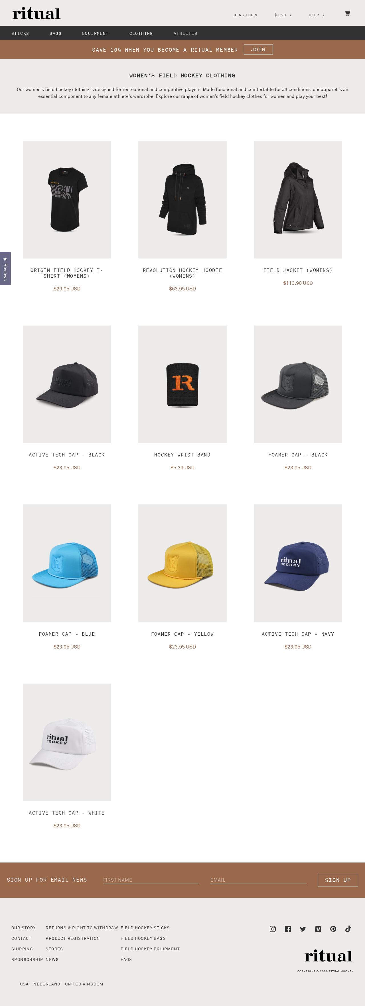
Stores (54, 949)
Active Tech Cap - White (67, 813)
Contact (21, 939)
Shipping (22, 949)
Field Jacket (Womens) (298, 270)
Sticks (20, 33)
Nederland (46, 984)
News (52, 960)
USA (24, 984)
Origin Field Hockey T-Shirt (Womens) (67, 273)
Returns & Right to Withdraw (82, 928)
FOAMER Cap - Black (298, 455)
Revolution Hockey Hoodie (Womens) (182, 273)
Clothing (141, 33)
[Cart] (348, 17)
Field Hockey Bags (143, 939)
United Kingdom (84, 984)
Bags (56, 33)
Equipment (95, 33)
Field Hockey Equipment (150, 949)
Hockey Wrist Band (182, 455)
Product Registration (73, 939)
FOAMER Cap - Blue (67, 634)
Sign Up (338, 880)
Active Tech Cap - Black (67, 455)
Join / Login (245, 15)
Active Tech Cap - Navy (298, 634)
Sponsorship (27, 960)
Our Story (23, 928)
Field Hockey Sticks (145, 928)
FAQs (126, 960)
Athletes (185, 33)
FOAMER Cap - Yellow (182, 634)
